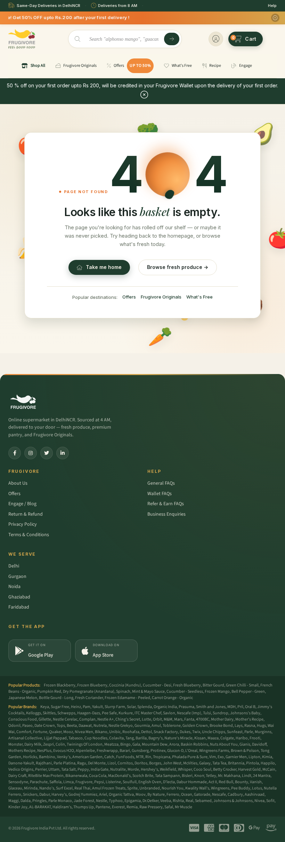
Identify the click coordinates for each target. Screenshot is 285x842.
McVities (190, 763)
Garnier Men (236, 757)
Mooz (68, 732)
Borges (155, 763)
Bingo (125, 744)
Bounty (241, 782)
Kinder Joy (17, 807)
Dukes (185, 732)
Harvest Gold (249, 769)
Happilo (268, 763)
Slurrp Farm (115, 707)
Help (272, 5)
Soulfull (130, 782)
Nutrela (100, 726)
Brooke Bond (221, 726)
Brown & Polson (245, 751)
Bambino (47, 757)
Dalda (26, 801)
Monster (15, 744)
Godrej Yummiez (82, 794)
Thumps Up (83, 807)
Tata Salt (68, 769)
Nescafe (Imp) (189, 713)
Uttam (53, 769)
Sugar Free (60, 707)
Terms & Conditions (28, 534)
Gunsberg (140, 751)
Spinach (123, 691)
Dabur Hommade (192, 782)
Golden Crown (195, 726)
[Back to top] (269, 833)
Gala (136, 744)
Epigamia (132, 801)
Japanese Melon (22, 698)
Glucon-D (175, 751)
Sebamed (203, 801)
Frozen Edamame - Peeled (127, 698)
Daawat (85, 726)
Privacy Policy (22, 524)
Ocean (186, 794)
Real (189, 801)
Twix (196, 732)
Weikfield (168, 769)
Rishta (178, 801)
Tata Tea (219, 763)
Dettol (146, 732)
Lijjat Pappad (55, 738)
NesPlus (44, 751)
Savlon (169, 713)
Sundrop (220, 713)
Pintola (252, 763)
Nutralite (118, 769)
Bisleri (187, 776)
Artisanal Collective (25, 738)
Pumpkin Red (49, 691)
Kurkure (126, 713)
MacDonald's (119, 776)
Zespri (48, 744)
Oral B (250, 707)
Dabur (44, 794)
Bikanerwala (76, 776)
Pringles (39, 801)
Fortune (40, 732)
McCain (268, 769)
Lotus (257, 788)
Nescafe (219, 794)
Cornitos (125, 763)
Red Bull (226, 782)
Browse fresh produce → (177, 267)
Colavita (116, 738)
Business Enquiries (166, 514)
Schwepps (66, 713)
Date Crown (44, 726)
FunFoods (125, 757)
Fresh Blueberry (187, 685)
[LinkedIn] (62, 453)
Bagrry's (155, 738)
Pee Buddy (240, 788)
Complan (87, 719)
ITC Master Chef (148, 713)
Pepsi (99, 782)
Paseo (27, 726)
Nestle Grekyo (120, 726)
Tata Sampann (167, 776)
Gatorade (202, 794)
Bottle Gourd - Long (56, 698)
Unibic (115, 732)
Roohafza (130, 732)
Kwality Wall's (197, 788)
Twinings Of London (85, 744)
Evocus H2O (63, 751)
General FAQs (161, 483)
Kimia (267, 757)
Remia (132, 807)
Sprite (132, 788)
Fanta (189, 719)
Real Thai (82, 788)
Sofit (270, 801)
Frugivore (83, 782)
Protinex (157, 751)
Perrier (41, 769)
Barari (125, 751)
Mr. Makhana (229, 776)
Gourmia (142, 726)
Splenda (144, 707)
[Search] (171, 39)
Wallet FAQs (159, 493)
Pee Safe (109, 713)
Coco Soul (202, 769)
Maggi (13, 801)
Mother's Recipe (249, 719)
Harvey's (59, 794)
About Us (17, 483)
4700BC (202, 719)
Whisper (185, 769)
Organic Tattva (121, 794)
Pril (240, 707)
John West (172, 763)
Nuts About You (224, 744)
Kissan (200, 738)
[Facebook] (14, 453)
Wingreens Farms (214, 751)
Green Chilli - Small (242, 685)
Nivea (259, 801)
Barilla (141, 738)
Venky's (64, 757)
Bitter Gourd (213, 685)
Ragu (81, 763)
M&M (168, 719)
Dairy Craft (17, 776)
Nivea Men (84, 732)
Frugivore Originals (161, 297)
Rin (148, 757)
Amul (156, 726)
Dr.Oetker (150, 801)
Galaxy (205, 763)
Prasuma (186, 707)
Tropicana (161, 757)
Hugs (261, 726)
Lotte (146, 719)
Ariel (103, 794)
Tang (129, 738)
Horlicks (30, 757)
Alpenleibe (85, 751)
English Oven (149, 782)
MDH (231, 707)
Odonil (14, 726)
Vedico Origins (20, 769)
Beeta (72, 726)
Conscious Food (22, 719)
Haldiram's (62, 807)
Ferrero (172, 794)
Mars (178, 719)
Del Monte (97, 763)
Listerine (113, 782)
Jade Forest (84, 801)
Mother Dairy (222, 719)
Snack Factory (166, 732)
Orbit (157, 719)
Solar (131, 707)
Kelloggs (33, 713)
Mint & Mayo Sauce (148, 691)
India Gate (99, 769)
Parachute (39, 782)
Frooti (255, 738)
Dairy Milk (32, 744)
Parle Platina (64, 763)
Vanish (256, 782)
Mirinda (31, 788)
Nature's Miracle (178, 738)
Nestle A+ (105, 719)
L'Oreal (191, 751)
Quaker (55, 732)
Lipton (254, 757)
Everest (118, 807)
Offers (129, 297)
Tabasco (75, 738)
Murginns (263, 732)
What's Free (199, 297)
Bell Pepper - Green (248, 691)
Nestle (101, 801)
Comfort (23, 732)
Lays (239, 726)
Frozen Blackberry (59, 685)
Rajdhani (44, 763)
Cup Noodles (95, 738)
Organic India (165, 707)
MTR (140, 757)
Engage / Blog (22, 503)
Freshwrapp (107, 751)
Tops (61, 726)
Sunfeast (235, 732)
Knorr (199, 776)
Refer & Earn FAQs (165, 503)
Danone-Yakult (21, 763)
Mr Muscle (183, 807)
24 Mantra (261, 776)
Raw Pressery (151, 807)
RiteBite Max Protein (46, 776)
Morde (133, 769)
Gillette (45, 719)
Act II (213, 782)
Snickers (30, 794)
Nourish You (173, 788)
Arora (174, 744)
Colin (60, 744)
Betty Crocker (224, 769)
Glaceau (15, 788)
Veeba (165, 801)
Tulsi (207, 713)
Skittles (49, 713)
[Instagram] (30, 453)
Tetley (211, 776)
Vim (212, 757)
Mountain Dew (155, 744)
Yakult (97, 707)
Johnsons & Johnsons (233, 801)
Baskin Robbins (194, 744)
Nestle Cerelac (65, 719)
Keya (44, 707)
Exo (221, 757)
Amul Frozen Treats (108, 788)
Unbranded (149, 788)
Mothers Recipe (21, 751)
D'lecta (169, 782)
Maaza (213, 738)
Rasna (249, 726)
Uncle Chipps (213, 732)
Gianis (244, 744)
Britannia (236, 763)
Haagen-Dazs (88, 713)
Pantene (103, 807)
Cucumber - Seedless (184, 691)
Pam (86, 707)
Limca (68, 782)
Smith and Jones (211, 707)
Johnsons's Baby (245, 713)
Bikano (101, 732)
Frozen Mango (217, 691)
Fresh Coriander (89, 698)
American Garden (87, 757)
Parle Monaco (60, 801)
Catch (109, 757)
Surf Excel (64, 788)
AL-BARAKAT (40, 807)
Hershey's (149, 769)
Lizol (111, 763)
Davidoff (259, 744)
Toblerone (172, 726)
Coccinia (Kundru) (125, 685)
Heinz (76, 707)
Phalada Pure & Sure (189, 757)
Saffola (55, 782)
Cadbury (235, 794)
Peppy (83, 769)
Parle (248, 732)
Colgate (227, 738)
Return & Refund (25, 514)
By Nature (156, 794)
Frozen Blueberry (92, 685)
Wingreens (220, 788)
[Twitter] (46, 453)
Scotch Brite (142, 776)
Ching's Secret (127, 719)
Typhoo (116, 801)
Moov (141, 794)
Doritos (141, 763)
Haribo (242, 738)
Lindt (246, 776)
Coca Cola (97, 776)
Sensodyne (18, 782)
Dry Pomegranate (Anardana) (88, 691)
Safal (168, 807)
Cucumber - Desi (157, 685)
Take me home (104, 267)
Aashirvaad (254, 794)
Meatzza (111, 744)
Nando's (46, 788)
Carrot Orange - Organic (172, 698)
